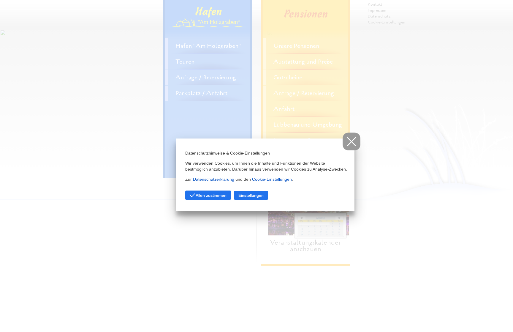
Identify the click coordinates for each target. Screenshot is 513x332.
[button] (351, 141)
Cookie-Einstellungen (272, 179)
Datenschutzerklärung (213, 179)
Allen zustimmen (211, 195)
